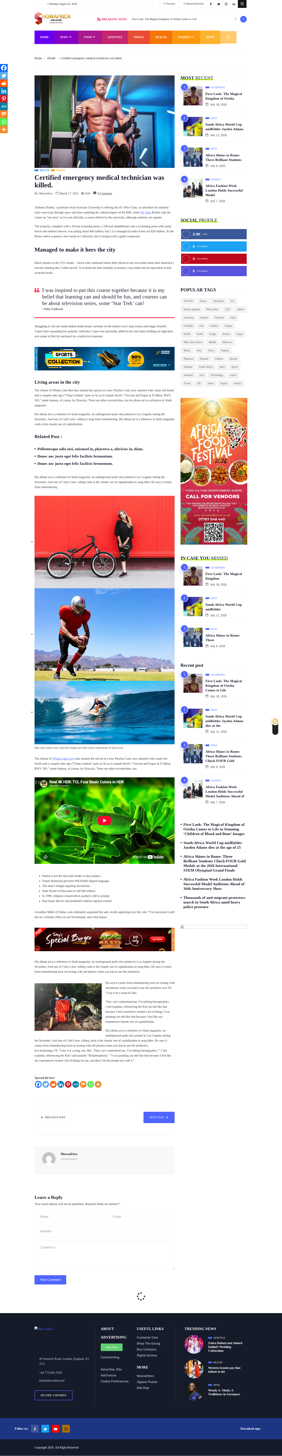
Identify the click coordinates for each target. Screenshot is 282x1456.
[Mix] (83, 1084)
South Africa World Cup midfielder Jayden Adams (224, 127)
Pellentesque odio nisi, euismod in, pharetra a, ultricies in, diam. (90, 449)
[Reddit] (53, 1084)
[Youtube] (55, 1429)
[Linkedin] (60, 1084)
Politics (219, 358)
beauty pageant (192, 309)
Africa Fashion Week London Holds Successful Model (224, 190)
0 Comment (105, 193)
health (187, 334)
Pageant (204, 358)
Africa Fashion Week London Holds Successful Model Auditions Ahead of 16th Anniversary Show (213, 884)
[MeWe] (75, 1084)
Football (188, 325)
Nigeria (225, 350)
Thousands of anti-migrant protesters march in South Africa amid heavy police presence (214, 902)
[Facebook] (38, 1084)
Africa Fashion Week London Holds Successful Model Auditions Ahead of (224, 791)
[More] (98, 1084)
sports (235, 366)
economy (189, 317)
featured (219, 317)
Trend (187, 383)
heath (200, 334)
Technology (217, 375)
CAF (227, 309)
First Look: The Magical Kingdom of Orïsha (223, 96)
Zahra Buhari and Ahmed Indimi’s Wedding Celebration (225, 1346)
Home (44, 37)
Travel (139, 37)
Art (232, 301)
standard (188, 375)
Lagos (239, 334)
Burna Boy (212, 309)
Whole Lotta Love (63, 758)
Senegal (188, 366)
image (212, 334)
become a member (53, 1395)
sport (222, 366)
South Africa (206, 366)
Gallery (214, 325)
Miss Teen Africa (193, 342)
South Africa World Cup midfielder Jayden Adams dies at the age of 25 (212, 845)
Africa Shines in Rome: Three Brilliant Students (223, 157)
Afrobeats (218, 301)
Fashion (184, 37)
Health (161, 37)
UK (199, 383)
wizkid (237, 383)
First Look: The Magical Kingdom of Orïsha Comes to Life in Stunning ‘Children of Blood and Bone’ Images (214, 829)
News (64, 37)
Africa (203, 301)
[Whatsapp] (90, 1084)
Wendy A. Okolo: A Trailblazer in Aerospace (224, 1392)
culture (240, 309)
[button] (242, 4)
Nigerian (188, 358)
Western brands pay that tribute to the (224, 1369)
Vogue (223, 383)
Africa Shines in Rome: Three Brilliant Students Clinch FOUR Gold (223, 756)
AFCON (188, 301)
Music (210, 37)
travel (233, 375)
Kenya (226, 334)
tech (202, 375)
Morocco (227, 342)
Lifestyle (115, 37)
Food (88, 37)
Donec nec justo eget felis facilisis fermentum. (75, 456)
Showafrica (46, 193)
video (211, 383)
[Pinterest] (68, 1084)
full (201, 325)
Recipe (233, 358)
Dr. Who (146, 212)
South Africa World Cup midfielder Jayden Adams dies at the (224, 721)
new (199, 350)
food (232, 317)
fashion (204, 317)
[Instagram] (66, 1429)
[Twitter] (45, 1084)
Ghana (228, 325)
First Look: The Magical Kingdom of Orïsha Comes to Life (164, 19)
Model (212, 342)
